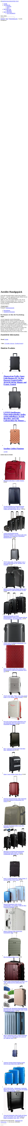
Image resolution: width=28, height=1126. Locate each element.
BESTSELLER (7, 9)
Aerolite (6, 339)
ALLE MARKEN (11, 13)
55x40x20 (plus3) (19, 343)
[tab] (15, 310)
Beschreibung (7, 310)
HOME (5, 3)
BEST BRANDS (8, 12)
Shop (7, 19)
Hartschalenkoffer (13, 19)
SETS (8, 8)
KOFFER (9, 6)
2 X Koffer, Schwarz (9, 343)
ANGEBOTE (7, 5)
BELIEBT (9, 10)
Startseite (3, 19)
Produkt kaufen (4, 306)
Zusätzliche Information (9, 311)
